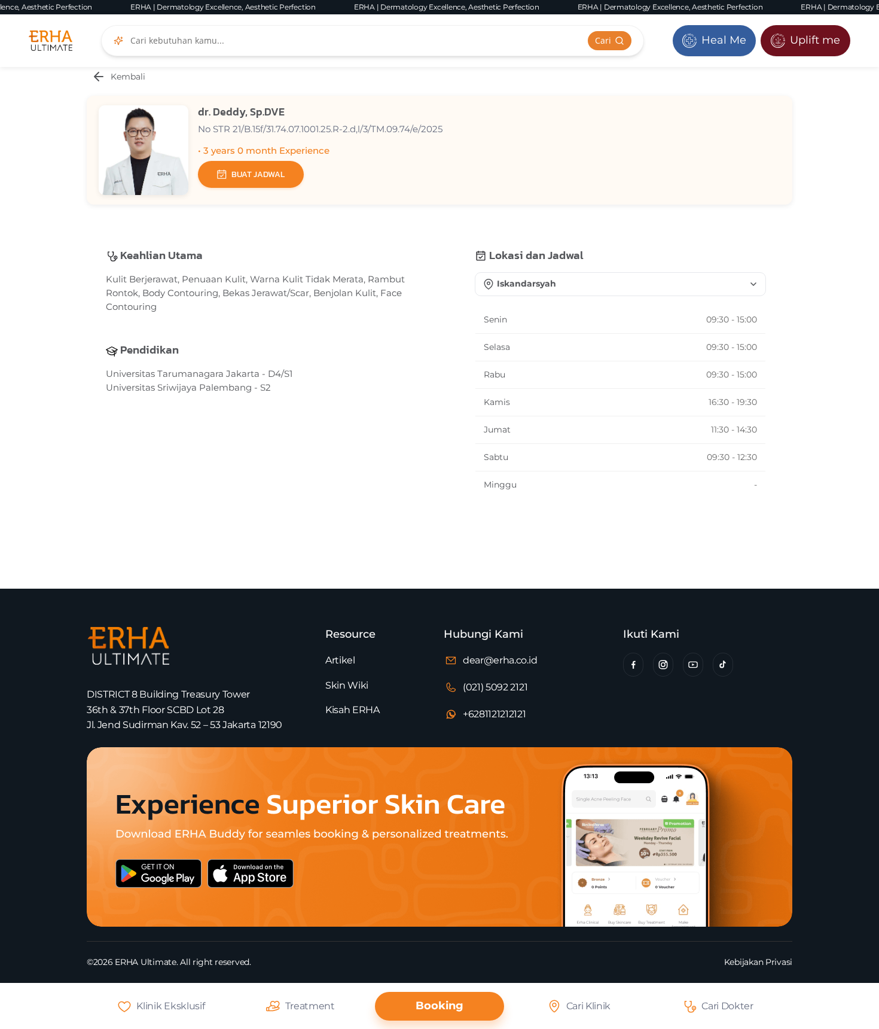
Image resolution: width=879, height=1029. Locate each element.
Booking (439, 1005)
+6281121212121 (494, 714)
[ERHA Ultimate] (50, 41)
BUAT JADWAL (258, 174)
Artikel (340, 660)
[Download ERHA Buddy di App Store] (294, 883)
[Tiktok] (723, 665)
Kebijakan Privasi (758, 962)
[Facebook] (633, 665)
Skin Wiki (346, 685)
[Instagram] (663, 665)
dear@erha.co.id (500, 660)
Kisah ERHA (352, 710)
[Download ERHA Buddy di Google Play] (164, 883)
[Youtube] (693, 665)
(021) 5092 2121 (495, 687)
